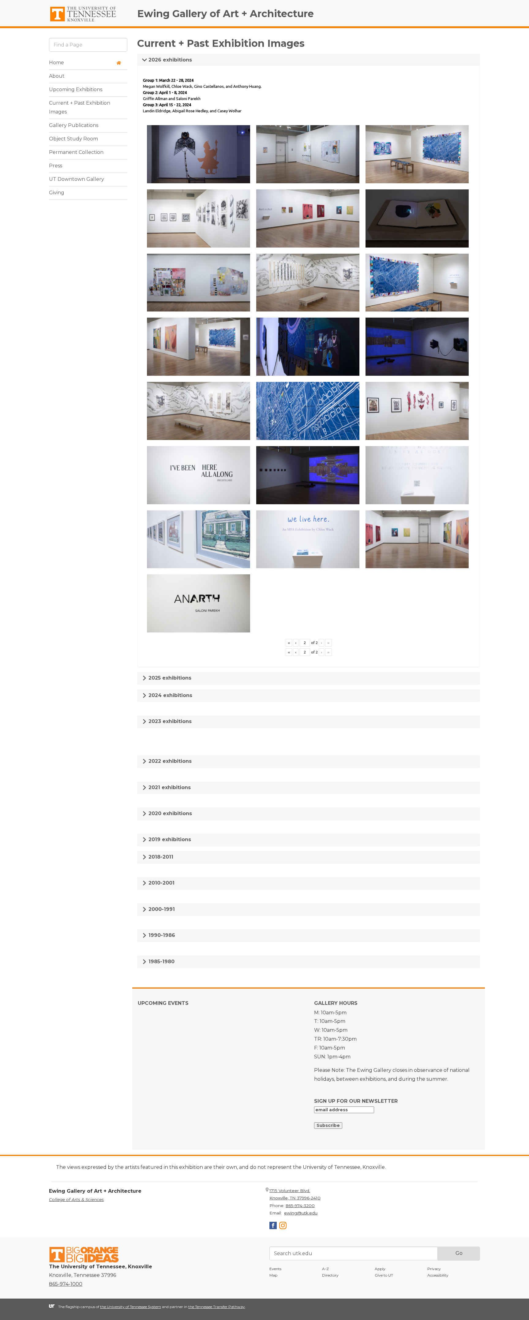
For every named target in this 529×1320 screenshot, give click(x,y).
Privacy (434, 1268)
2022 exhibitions (169, 761)
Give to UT (384, 1275)
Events (275, 1268)
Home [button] (56, 63)
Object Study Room (73, 139)
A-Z (325, 1268)
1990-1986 (161, 935)
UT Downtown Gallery (76, 179)
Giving (56, 193)
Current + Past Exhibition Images (79, 107)
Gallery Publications (73, 126)
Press (55, 166)
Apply (380, 1268)
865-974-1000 (65, 1284)
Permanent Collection (76, 152)
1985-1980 (160, 961)
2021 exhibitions (169, 787)
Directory (330, 1275)
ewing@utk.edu (300, 1212)
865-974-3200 (300, 1205)
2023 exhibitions (169, 721)
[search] (88, 45)
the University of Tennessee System (130, 1306)
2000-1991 (161, 909)
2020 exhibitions (169, 813)
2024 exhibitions (169, 695)
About (57, 76)
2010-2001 (160, 883)
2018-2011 (160, 857)
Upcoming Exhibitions (75, 90)
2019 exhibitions (169, 839)
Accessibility (437, 1275)
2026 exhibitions (169, 60)
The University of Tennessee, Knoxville (88, 21)
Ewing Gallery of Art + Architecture (225, 14)
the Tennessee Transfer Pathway (216, 1306)
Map (273, 1275)
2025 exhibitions (169, 678)
